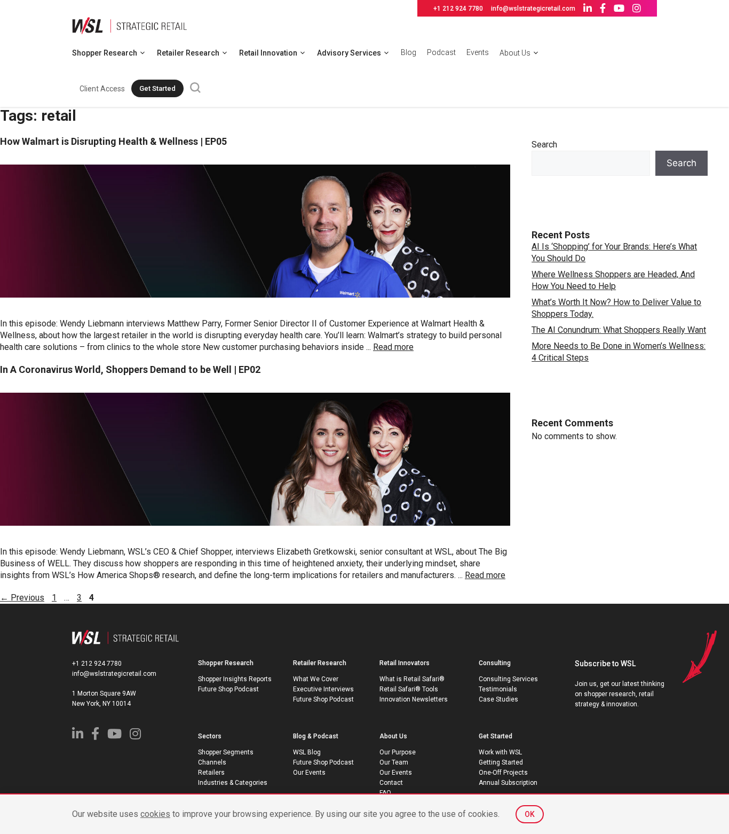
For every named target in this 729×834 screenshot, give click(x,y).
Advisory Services (349, 53)
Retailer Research (188, 53)
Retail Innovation (268, 53)
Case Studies (498, 699)
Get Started (157, 88)
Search (544, 144)
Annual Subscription (508, 782)
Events (477, 52)
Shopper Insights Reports (235, 679)
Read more (393, 347)
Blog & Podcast (315, 736)
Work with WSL (500, 752)
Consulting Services (508, 679)
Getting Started (501, 762)
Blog (408, 52)
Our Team (393, 762)
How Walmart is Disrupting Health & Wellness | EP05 (113, 141)
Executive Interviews (323, 689)
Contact (391, 782)
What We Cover (315, 679)
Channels (212, 762)
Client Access (102, 88)
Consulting (495, 663)
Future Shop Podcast (228, 689)
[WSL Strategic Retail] (129, 25)
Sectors (209, 736)
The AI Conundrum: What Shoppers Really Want (619, 330)
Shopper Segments (225, 752)
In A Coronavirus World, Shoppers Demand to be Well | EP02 (130, 369)
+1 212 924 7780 (458, 8)
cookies (155, 814)
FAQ (385, 793)
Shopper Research (104, 53)
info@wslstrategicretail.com (533, 8)
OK (530, 814)
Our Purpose (397, 752)
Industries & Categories (232, 782)
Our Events (309, 772)
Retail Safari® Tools (408, 689)
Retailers (211, 772)
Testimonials (498, 689)
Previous (22, 598)
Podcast (441, 52)
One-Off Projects (503, 772)
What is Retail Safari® (412, 679)
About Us (515, 53)
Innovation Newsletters (413, 699)
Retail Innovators (404, 663)
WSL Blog (307, 752)
